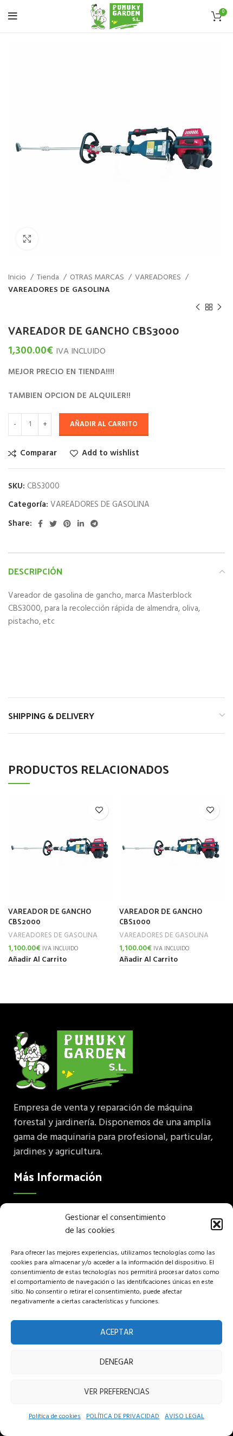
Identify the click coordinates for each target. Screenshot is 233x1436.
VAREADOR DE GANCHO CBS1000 (161, 916)
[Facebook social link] (40, 524)
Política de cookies (55, 1416)
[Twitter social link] (53, 524)
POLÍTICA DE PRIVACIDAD (122, 1416)
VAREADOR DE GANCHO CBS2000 (50, 916)
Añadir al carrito (104, 424)
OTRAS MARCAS (98, 278)
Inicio (18, 278)
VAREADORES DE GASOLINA (59, 290)
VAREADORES (159, 278)
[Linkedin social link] (80, 524)
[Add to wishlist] (98, 810)
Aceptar (116, 1332)
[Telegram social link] (94, 524)
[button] (216, 1224)
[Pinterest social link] (67, 524)
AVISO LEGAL (184, 1416)
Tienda (49, 278)
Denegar (116, 1362)
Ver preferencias (117, 1392)
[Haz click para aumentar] (27, 239)
